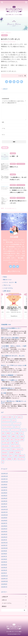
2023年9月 (4, 484)
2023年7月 (4, 490)
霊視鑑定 (9, 458)
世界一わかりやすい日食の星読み (10, 337)
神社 (17, 442)
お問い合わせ (6, 291)
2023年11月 (4, 479)
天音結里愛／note (6, 324)
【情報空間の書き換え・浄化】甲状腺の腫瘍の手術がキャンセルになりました (14, 308)
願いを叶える (21, 458)
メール (3, 128)
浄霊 (8, 439)
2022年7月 (4, 523)
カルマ (13, 420)
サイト (3, 134)
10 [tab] (21, 321)
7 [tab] (16, 321)
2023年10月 (4, 481)
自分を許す (4, 452)
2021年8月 (4, 553)
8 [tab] (18, 321)
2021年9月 (4, 551)
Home (5, 277)
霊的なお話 (21, 455)
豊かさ (10, 455)
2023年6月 (4, 493)
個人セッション (7, 279)
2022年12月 (4, 509)
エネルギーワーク (6, 420)
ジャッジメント (16, 423)
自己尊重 (11, 452)
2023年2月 (4, 504)
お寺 (14, 417)
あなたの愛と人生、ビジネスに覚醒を (14, 631)
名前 (3, 122)
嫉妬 (17, 433)
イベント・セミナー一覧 (9, 282)
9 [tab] (19, 321)
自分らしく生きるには (17, 449)
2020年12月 (4, 576)
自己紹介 (18, 452)
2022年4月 (4, 531)
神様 (12, 442)
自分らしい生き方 (15, 446)
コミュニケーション (6, 423)
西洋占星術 (4, 455)
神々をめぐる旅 (5, 442)
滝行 (12, 439)
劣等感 (8, 433)
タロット (17, 426)
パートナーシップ (15, 430)
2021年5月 (4, 562)
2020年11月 (4, 578)
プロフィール (6, 285)
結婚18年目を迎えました (7, 388)
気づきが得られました (10, 208)
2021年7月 (4, 556)
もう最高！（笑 (14, 156)
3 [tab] (10, 321)
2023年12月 (4, 476)
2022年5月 (4, 529)
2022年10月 (4, 515)
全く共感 (3, 393)
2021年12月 (4, 542)
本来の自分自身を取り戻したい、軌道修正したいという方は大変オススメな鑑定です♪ (18, 190)
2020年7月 (4, 587)
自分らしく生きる (6, 449)
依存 (3, 433)
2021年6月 (4, 559)
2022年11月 (4, 512)
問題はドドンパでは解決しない (9, 380)
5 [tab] (13, 321)
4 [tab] (12, 321)
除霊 (16, 455)
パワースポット (5, 430)
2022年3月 (4, 534)
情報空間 (4, 436)
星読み (22, 436)
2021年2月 (4, 570)
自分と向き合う (5, 446)
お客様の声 (5, 88)
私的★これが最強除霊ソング (9, 375)
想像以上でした (14, 166)
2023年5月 (4, 495)
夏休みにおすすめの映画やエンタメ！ (11, 328)
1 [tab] (7, 321)
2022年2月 (4, 537)
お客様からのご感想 (6, 417)
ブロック (24, 430)
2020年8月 (4, 584)
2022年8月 (4, 520)
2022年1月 (4, 540)
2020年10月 (4, 581)
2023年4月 (4, 498)
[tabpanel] (14, 306)
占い (13, 433)
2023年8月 (4, 487)
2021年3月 (4, 567)
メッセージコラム (8, 288)
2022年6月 (4, 526)
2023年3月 (4, 501)
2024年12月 (4, 473)
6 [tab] (15, 321)
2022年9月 (4, 517)
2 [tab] (9, 321)
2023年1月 (4, 506)
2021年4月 (4, 564)
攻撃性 (13, 436)
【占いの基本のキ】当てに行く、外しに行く (13, 355)
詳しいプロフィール (14, 271)
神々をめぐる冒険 (19, 439)
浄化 (3, 439)
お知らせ (20, 417)
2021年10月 (4, 548)
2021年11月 (4, 545)
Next (25, 307)
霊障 (15, 458)
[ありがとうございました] (14, 81)
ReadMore (14, 316)
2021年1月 (4, 573)
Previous (2, 307)
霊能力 (3, 458)
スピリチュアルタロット (7, 426)
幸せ (22, 433)
